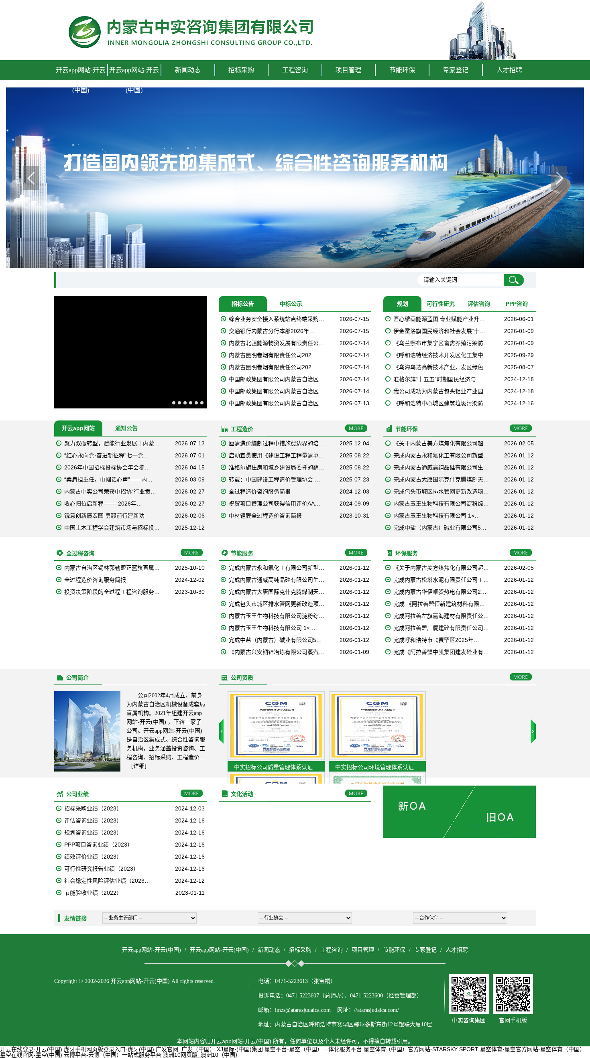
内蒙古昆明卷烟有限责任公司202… (273, 355)
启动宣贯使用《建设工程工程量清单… (276, 455)
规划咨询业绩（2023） (93, 832)
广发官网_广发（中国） (185, 1049)
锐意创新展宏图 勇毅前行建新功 (104, 515)
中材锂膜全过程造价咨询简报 (265, 515)
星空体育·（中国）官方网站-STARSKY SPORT (421, 1049)
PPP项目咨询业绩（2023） (98, 844)
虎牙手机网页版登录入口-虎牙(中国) (109, 1049)
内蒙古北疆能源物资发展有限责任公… (276, 343)
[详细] (138, 766)
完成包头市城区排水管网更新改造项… (441, 491)
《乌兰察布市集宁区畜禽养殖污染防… (441, 343)
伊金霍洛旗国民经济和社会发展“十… (439, 331)
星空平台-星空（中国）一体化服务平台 (313, 1049)
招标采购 (300, 950)
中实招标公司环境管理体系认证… (377, 767)
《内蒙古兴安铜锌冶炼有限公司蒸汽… (276, 652)
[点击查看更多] (356, 428)
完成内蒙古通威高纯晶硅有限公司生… (441, 467)
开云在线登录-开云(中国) (31, 1049)
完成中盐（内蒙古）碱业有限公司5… (439, 527)
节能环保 (394, 950)
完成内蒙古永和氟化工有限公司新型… (441, 455)
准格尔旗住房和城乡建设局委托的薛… (276, 467)
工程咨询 (331, 950)
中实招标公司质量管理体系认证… (276, 767)
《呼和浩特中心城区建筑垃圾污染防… (441, 403)
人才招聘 (509, 70)
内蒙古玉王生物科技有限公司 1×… (436, 515)
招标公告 (243, 304)
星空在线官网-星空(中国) (31, 1055)
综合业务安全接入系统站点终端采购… (276, 319)
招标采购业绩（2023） (93, 808)
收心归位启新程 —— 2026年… (103, 503)
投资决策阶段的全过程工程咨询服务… (112, 592)
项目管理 (363, 950)
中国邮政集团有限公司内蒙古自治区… (276, 379)
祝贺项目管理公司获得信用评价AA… (274, 503)
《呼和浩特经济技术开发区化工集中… (441, 355)
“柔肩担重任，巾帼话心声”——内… (108, 479)
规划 (402, 304)
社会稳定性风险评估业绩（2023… (107, 880)
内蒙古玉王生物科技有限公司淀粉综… (441, 503)
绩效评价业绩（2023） (93, 856)
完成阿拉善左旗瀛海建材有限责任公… (441, 616)
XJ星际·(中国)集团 (240, 1049)
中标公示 (291, 304)
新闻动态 (269, 950)
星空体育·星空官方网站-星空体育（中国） (532, 1049)
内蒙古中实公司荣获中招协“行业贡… (110, 491)
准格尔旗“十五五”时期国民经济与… (437, 379)
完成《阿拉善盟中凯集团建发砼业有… (441, 652)
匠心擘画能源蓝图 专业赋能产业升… (439, 319)
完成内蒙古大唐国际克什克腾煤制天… (441, 479)
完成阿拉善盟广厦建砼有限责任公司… (441, 628)
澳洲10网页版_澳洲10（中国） (202, 1055)
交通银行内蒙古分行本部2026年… (272, 331)
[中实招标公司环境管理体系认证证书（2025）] (377, 758)
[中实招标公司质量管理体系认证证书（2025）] (276, 758)
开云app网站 (78, 428)
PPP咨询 (517, 304)
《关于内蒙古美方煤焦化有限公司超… (441, 443)
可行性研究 (441, 304)
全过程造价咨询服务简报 (260, 491)
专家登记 (455, 70)
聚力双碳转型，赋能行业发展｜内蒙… (112, 443)
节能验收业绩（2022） (93, 892)
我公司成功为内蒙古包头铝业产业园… (441, 391)
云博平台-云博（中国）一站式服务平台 (112, 1055)
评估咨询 (479, 304)
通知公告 (126, 428)
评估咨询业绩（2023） (93, 820)
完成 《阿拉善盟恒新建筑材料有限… (439, 604)
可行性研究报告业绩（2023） (101, 868)
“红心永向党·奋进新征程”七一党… (106, 455)
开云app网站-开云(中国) (81, 80)
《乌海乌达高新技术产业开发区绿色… (441, 367)
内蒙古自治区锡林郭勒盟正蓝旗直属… (112, 568)
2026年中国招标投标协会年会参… (107, 467)
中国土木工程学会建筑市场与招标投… (112, 527)
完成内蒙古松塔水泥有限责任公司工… (441, 580)
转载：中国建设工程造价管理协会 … (274, 479)
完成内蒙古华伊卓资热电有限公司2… (439, 592)
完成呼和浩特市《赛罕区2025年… (436, 640)
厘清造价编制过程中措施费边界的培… (276, 443)
